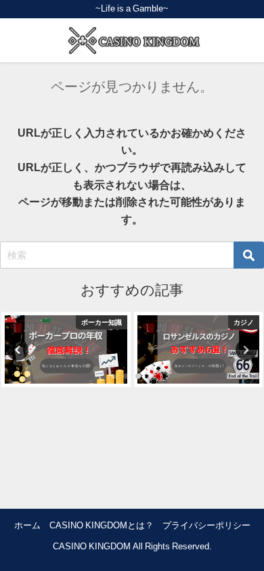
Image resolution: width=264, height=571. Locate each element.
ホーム (27, 525)
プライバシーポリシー (206, 525)
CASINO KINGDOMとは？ (101, 525)
